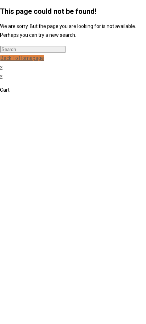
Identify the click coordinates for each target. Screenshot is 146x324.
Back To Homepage (22, 58)
